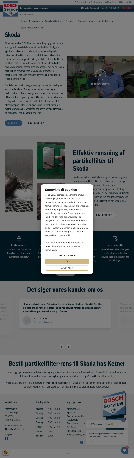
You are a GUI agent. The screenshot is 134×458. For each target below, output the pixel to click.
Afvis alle (67, 268)
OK (67, 261)
